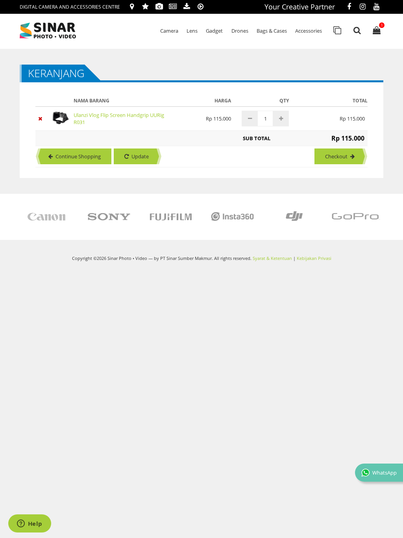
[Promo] (145, 7)
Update (140, 156)
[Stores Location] (132, 7)
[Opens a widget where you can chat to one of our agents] (29, 524)
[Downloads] (187, 7)
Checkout (336, 156)
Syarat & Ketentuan (272, 258)
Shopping (78, 156)
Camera (169, 30)
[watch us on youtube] (376, 7)
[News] (173, 7)
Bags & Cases (272, 30)
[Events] (159, 7)
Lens (192, 30)
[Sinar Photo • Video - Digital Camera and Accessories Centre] (59, 30)
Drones (239, 30)
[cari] (357, 30)
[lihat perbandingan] (337, 30)
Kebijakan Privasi (314, 258)
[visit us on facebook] (349, 7)
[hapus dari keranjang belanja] (41, 118)
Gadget (214, 30)
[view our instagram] (363, 7)
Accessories (308, 30)
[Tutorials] (200, 7)
